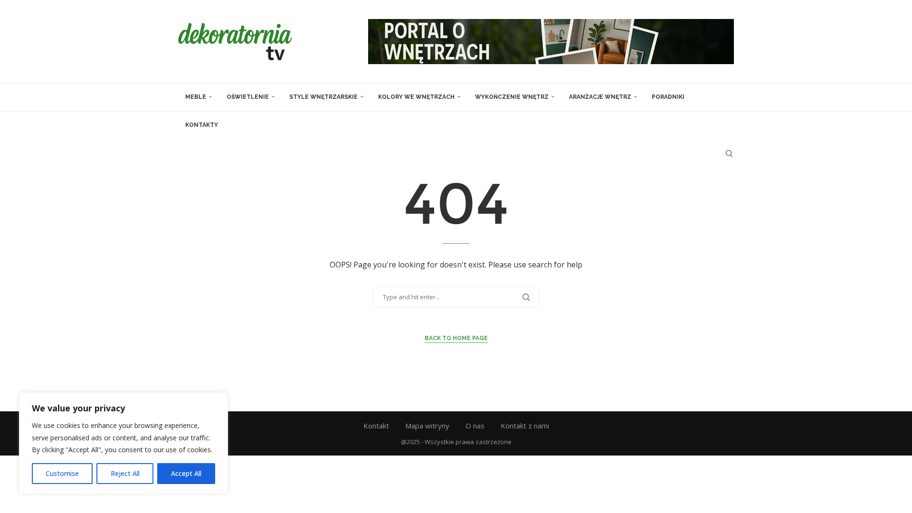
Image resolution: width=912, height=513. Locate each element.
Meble (195, 97)
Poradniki (668, 97)
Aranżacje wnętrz (600, 97)
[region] (123, 443)
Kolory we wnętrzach (416, 97)
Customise (62, 473)
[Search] (729, 153)
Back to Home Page (456, 338)
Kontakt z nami (525, 425)
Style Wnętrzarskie (323, 97)
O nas (475, 425)
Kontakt (376, 425)
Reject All (125, 473)
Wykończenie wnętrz (512, 97)
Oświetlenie (248, 97)
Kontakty (201, 125)
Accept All (186, 473)
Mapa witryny (427, 425)
